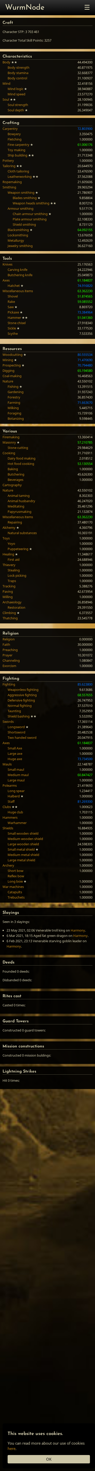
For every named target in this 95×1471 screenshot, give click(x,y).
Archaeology (12, 602)
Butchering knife (20, 275)
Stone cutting (18, 447)
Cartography (12, 485)
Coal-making (12, 376)
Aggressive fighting (22, 695)
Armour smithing (20, 208)
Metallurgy (16, 240)
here (11, 1448)
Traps (12, 581)
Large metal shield (21, 860)
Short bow (15, 870)
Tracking (9, 586)
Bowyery (14, 134)
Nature (8, 381)
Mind (6, 83)
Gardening (16, 392)
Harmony (78, 930)
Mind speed (16, 94)
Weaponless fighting (23, 689)
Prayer (7, 655)
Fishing (13, 386)
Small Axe (15, 748)
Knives (7, 264)
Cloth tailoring (18, 171)
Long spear (16, 791)
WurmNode (25, 8)
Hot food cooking (21, 463)
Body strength (18, 67)
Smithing (9, 187)
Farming (14, 402)
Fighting (9, 684)
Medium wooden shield (25, 838)
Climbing (9, 612)
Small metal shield (21, 849)
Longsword (16, 727)
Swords (8, 721)
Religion (9, 639)
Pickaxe (13, 312)
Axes (6, 280)
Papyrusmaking (19, 511)
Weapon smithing (21, 192)
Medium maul (18, 775)
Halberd (14, 796)
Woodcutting (13, 354)
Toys (6, 538)
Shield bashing (19, 716)
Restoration (16, 607)
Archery (8, 865)
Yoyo (11, 543)
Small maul (16, 769)
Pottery (8, 160)
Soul (6, 99)
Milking (13, 408)
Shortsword (16, 732)
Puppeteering (18, 549)
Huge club (15, 812)
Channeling (11, 660)
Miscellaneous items (18, 291)
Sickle (12, 328)
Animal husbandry (21, 501)
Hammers (10, 817)
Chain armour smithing (30, 214)
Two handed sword (22, 737)
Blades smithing (25, 198)
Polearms (10, 785)
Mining (8, 360)
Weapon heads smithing (31, 203)
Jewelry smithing (20, 245)
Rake (11, 301)
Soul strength (18, 104)
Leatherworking (20, 176)
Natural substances (22, 533)
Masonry (9, 442)
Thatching (10, 618)
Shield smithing (24, 224)
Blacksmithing (18, 229)
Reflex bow (16, 876)
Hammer (14, 317)
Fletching (15, 139)
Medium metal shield (23, 854)
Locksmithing (18, 235)
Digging (8, 370)
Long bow (15, 881)
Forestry (14, 397)
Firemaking (11, 437)
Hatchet (14, 285)
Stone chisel (17, 323)
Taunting (14, 711)
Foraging (14, 413)
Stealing (14, 570)
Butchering (16, 474)
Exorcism (9, 665)
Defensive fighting (21, 700)
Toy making (16, 150)
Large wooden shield (23, 844)
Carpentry (10, 128)
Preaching (10, 649)
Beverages (15, 479)
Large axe (15, 753)
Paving (8, 591)
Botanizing (16, 418)
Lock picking (17, 575)
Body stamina (18, 73)
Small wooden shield (23, 833)
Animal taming (19, 495)
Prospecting (12, 365)
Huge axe (15, 759)
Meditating (16, 506)
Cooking (9, 453)
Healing (8, 554)
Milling (8, 596)
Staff (11, 801)
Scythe (13, 333)
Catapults (15, 892)
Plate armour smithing (30, 219)
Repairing (15, 522)
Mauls (7, 764)
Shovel (13, 296)
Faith (6, 644)
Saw (11, 307)
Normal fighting (20, 705)
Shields (8, 828)
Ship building (17, 155)
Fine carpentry (18, 144)
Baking (13, 469)
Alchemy (9, 527)
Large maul (16, 780)
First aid (14, 559)
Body (6, 62)
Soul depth (16, 110)
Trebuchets (16, 897)
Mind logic (15, 88)
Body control (17, 78)
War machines (13, 886)
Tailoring (9, 166)
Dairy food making (21, 458)
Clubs (7, 806)
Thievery (9, 565)
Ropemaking (12, 182)
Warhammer (17, 822)
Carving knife (17, 269)
